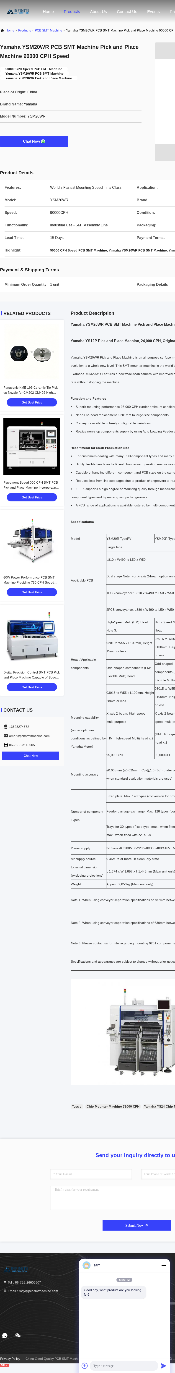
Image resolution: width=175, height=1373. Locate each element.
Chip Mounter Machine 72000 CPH (113, 1106)
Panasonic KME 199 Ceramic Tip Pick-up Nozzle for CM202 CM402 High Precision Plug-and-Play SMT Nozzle (31, 392)
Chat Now (31, 141)
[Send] (163, 1366)
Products (72, 11)
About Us (98, 11)
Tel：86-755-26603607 (24, 1282)
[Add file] (85, 1366)
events (153, 11)
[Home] (18, 11)
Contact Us (127, 11)
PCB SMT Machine (48, 30)
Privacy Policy (10, 1358)
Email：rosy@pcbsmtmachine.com (32, 1291)
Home (48, 11)
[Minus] (163, 1265)
